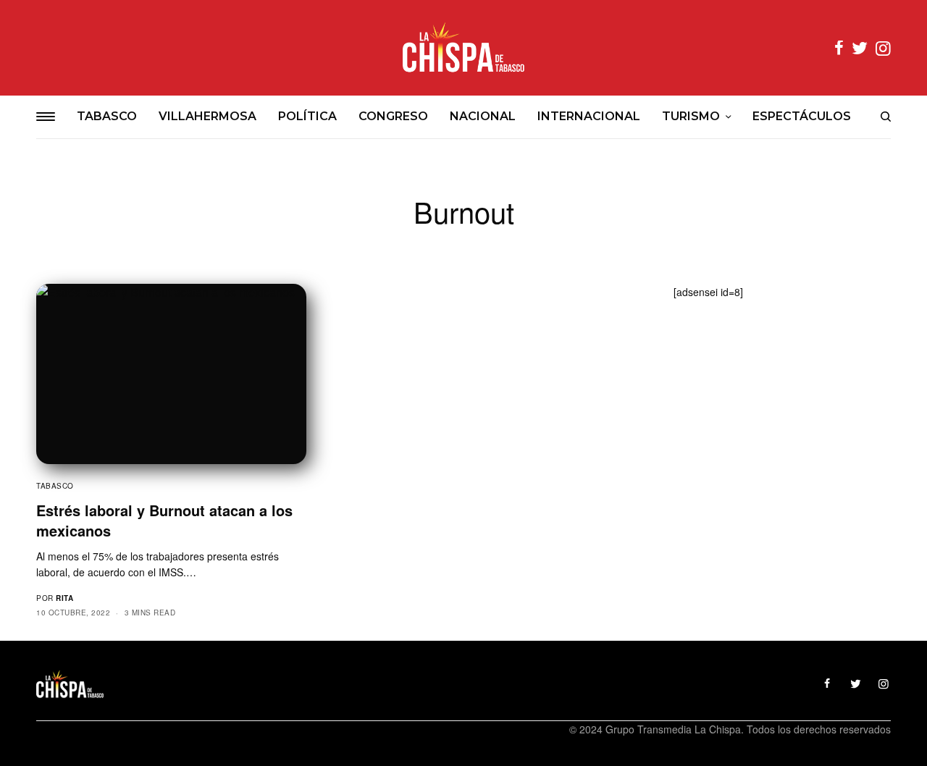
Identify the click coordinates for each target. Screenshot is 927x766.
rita (64, 598)
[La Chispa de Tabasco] (463, 48)
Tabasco (55, 486)
